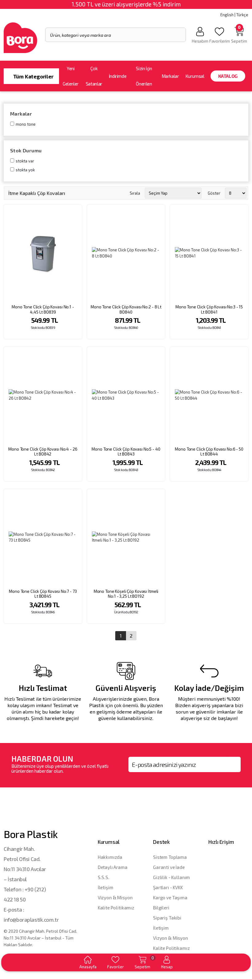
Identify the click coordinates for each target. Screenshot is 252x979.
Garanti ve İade (169, 867)
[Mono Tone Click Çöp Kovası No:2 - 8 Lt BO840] (126, 253)
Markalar (170, 76)
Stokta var (25, 160)
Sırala (135, 193)
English (227, 14)
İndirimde (118, 76)
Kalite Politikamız (116, 907)
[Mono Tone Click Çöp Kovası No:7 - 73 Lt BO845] (43, 537)
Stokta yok (25, 169)
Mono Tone (26, 124)
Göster (214, 193)
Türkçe (242, 14)
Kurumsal (194, 76)
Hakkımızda (110, 857)
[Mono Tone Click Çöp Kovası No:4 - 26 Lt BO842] (43, 395)
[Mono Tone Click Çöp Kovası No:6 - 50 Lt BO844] (209, 395)
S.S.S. (103, 877)
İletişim (105, 887)
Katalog (228, 76)
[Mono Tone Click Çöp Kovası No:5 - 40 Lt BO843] (126, 395)
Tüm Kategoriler (32, 76)
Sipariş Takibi (167, 917)
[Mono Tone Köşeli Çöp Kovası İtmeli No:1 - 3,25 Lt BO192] (126, 537)
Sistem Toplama (170, 857)
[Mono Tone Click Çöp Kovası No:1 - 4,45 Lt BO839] (43, 253)
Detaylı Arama (113, 867)
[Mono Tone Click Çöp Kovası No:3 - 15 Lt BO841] (209, 253)
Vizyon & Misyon (115, 897)
